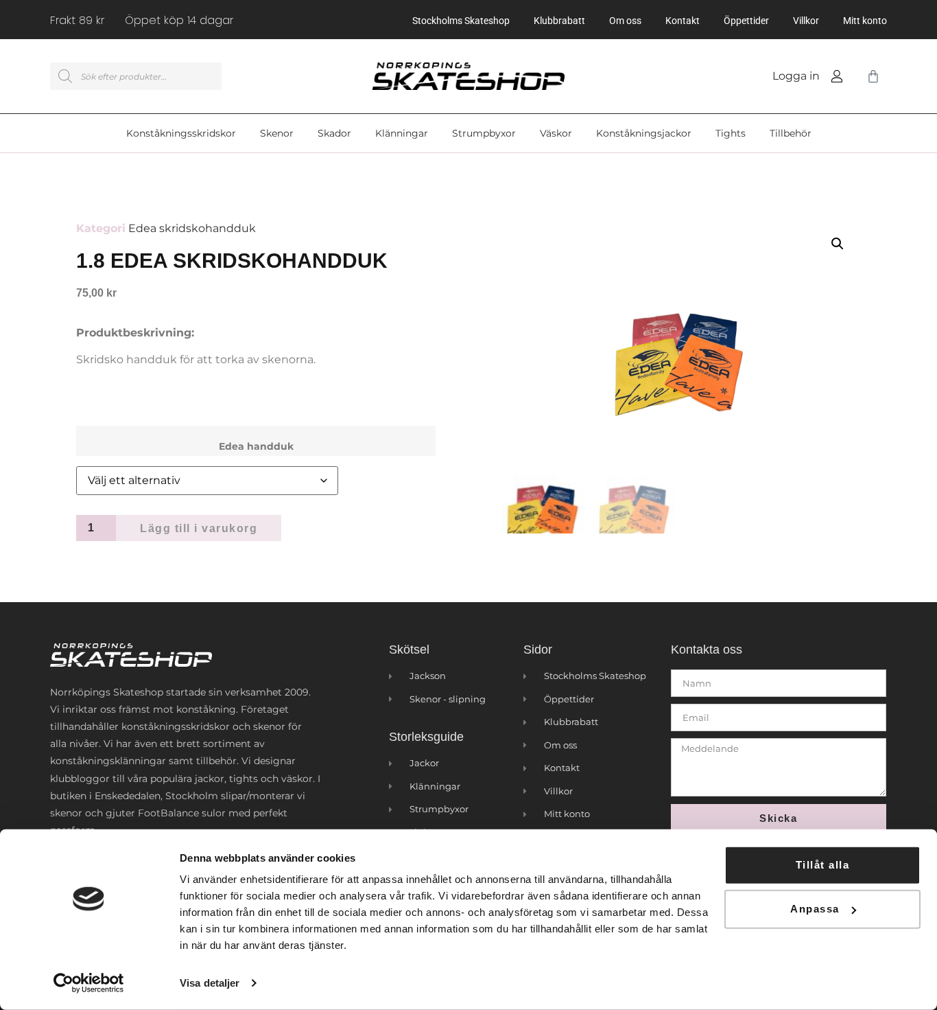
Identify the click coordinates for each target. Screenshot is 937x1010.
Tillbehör (790, 133)
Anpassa (815, 909)
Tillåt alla (823, 865)
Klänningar (401, 133)
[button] (837, 243)
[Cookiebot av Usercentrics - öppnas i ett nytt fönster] (89, 983)
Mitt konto (865, 20)
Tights (730, 133)
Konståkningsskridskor (181, 133)
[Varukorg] (870, 76)
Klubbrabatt (559, 20)
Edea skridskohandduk (192, 228)
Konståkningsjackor (643, 133)
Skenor (277, 133)
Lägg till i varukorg (198, 528)
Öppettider (746, 20)
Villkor (806, 20)
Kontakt (682, 20)
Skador (334, 133)
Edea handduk (256, 446)
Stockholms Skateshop (461, 20)
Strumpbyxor (484, 133)
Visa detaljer (209, 983)
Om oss (625, 20)
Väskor (556, 133)
